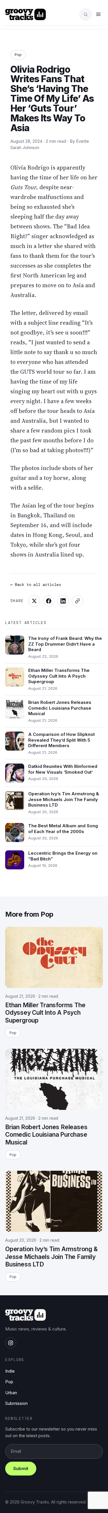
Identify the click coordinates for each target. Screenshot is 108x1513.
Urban (11, 1392)
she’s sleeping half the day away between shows (44, 216)
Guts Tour (23, 187)
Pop (18, 54)
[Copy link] (77, 601)
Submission (16, 1403)
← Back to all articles (35, 584)
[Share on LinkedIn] (63, 601)
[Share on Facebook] (48, 601)
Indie (10, 1371)
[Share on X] (34, 601)
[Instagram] (10, 1342)
